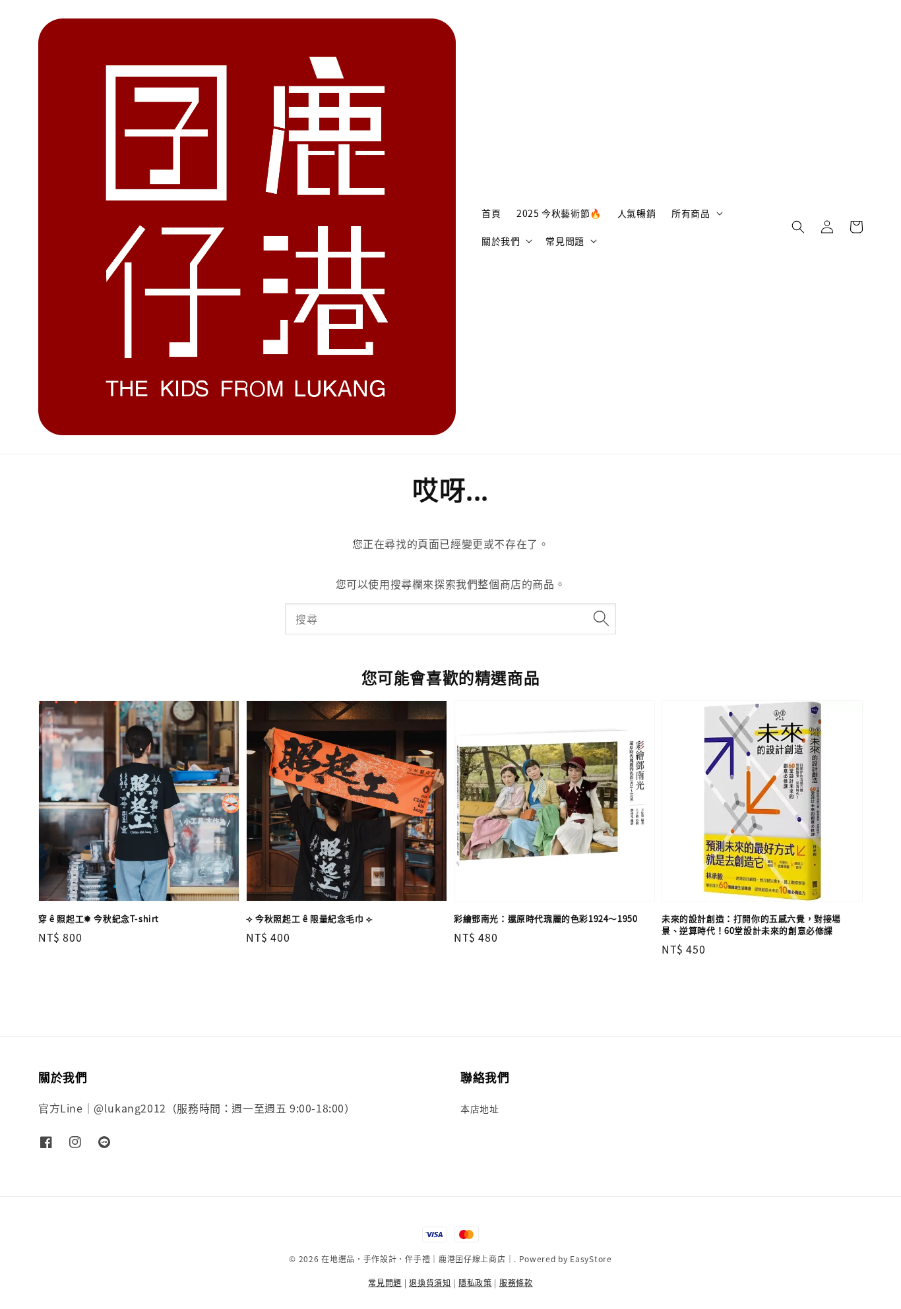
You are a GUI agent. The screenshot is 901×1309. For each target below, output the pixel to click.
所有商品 (690, 213)
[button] (798, 226)
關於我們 (501, 241)
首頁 (491, 213)
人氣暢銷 (636, 213)
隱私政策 (475, 1282)
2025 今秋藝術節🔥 (559, 213)
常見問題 (564, 241)
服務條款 (516, 1282)
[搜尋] (600, 618)
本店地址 (479, 1109)
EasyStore (590, 1258)
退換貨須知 (430, 1282)
